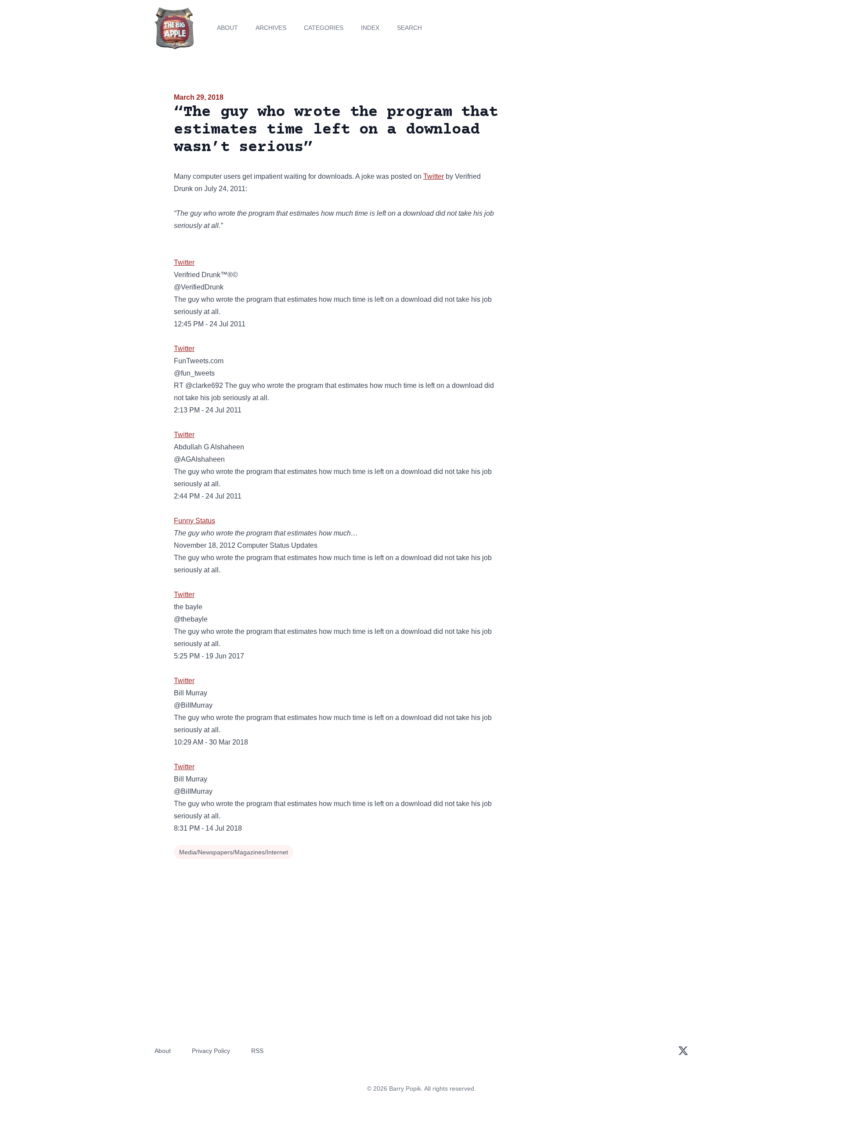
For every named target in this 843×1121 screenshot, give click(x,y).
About (227, 27)
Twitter (433, 176)
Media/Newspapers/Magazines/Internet (233, 852)
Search (409, 27)
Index (370, 27)
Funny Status (194, 520)
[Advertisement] (590, 159)
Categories (323, 27)
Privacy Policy (211, 1050)
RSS (257, 1050)
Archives (271, 27)
